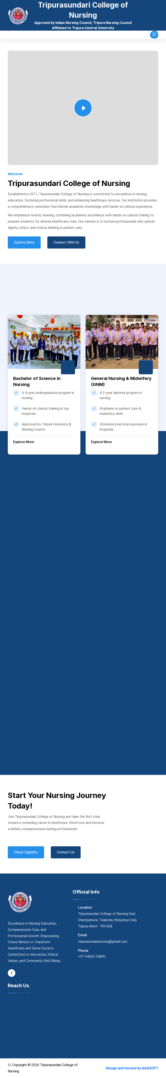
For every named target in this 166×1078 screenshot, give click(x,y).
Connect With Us (66, 242)
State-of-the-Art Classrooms (66, 661)
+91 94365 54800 (91, 956)
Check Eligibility (26, 852)
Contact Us (65, 852)
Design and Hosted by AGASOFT (132, 1068)
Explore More (24, 242)
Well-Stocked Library (65, 729)
